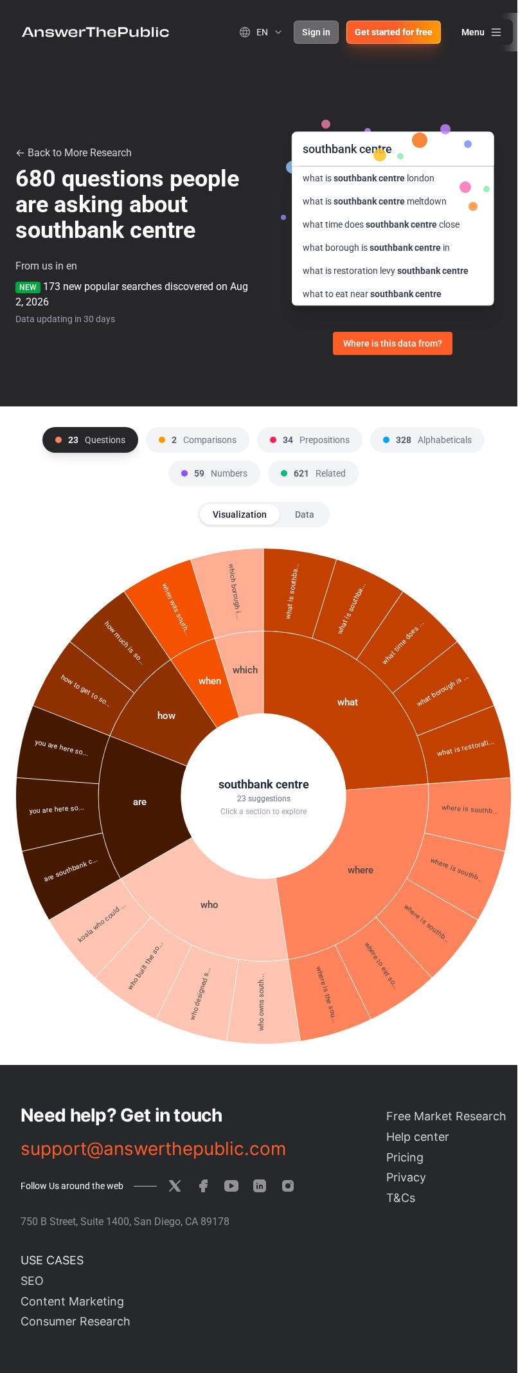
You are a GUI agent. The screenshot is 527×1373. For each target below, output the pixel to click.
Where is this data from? (392, 343)
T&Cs (400, 1198)
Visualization (240, 514)
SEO (32, 1280)
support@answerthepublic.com (153, 1149)
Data (304, 514)
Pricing (405, 1157)
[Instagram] (288, 1186)
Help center (417, 1136)
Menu (473, 32)
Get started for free (394, 32)
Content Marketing (72, 1301)
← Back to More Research (73, 153)
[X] (175, 1186)
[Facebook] (203, 1186)
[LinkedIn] (259, 1186)
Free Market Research (446, 1116)
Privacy (406, 1177)
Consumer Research (75, 1321)
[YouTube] (231, 1186)
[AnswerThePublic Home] (95, 32)
